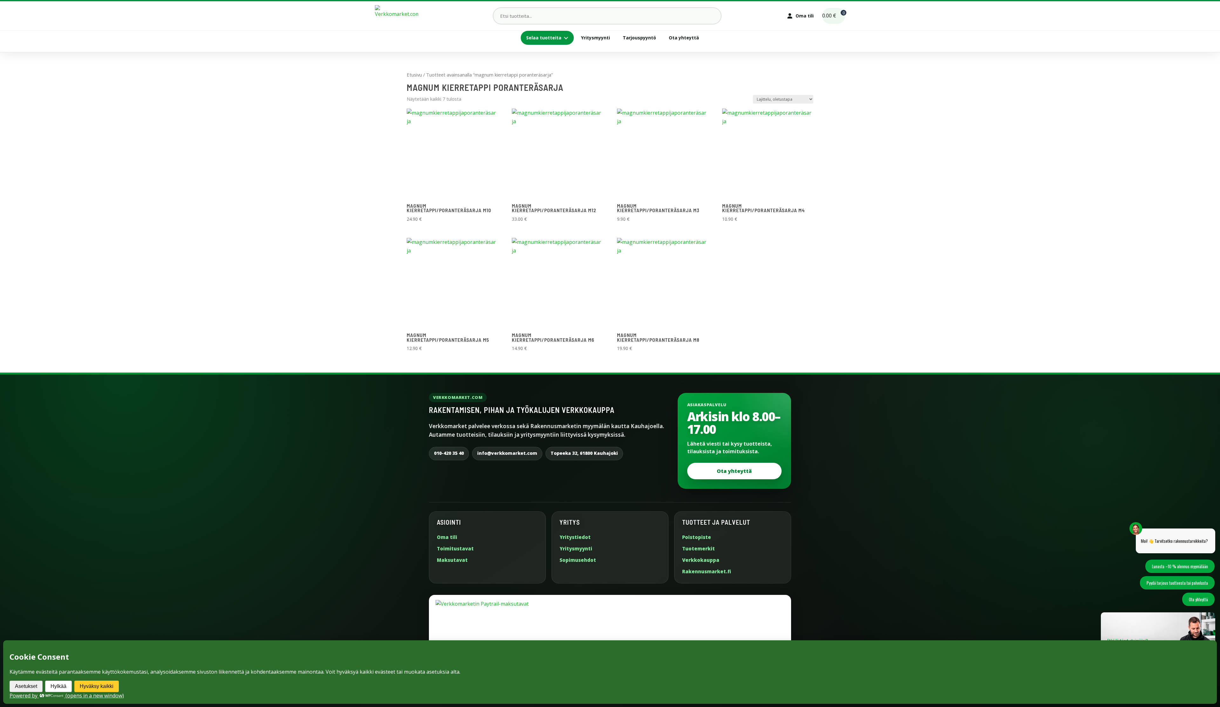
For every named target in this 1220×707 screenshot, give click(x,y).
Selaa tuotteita (543, 38)
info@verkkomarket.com (507, 453)
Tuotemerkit (698, 548)
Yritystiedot (575, 537)
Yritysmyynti (595, 38)
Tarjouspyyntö (639, 38)
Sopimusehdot (577, 560)
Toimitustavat (455, 548)
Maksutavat (452, 560)
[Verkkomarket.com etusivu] (396, 16)
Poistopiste (696, 537)
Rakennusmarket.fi (706, 571)
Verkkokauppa (700, 560)
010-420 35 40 (449, 453)
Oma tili (447, 537)
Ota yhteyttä (684, 38)
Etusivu (414, 74)
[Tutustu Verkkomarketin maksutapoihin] (610, 636)
